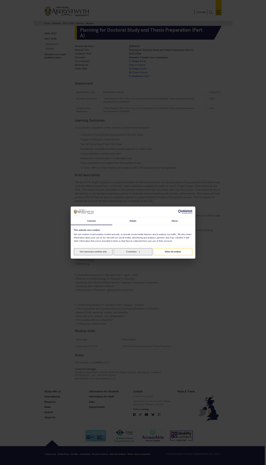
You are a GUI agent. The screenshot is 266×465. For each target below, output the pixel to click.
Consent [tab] (91, 221)
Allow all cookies (173, 251)
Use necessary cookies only (93, 251)
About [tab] (175, 221)
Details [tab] (133, 221)
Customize (131, 251)
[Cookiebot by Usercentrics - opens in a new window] (180, 212)
